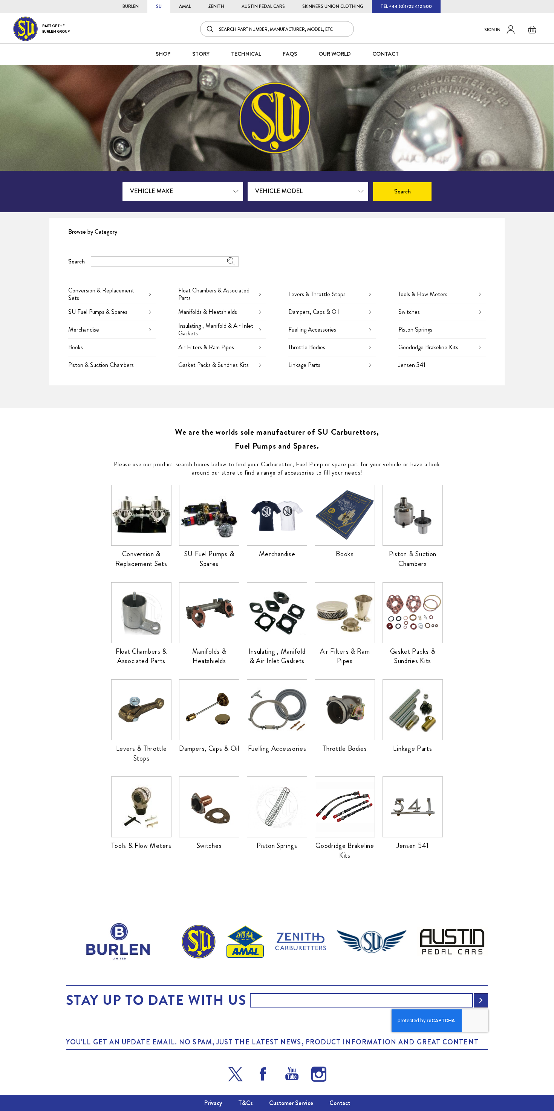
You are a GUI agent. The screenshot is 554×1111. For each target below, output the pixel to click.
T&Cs (245, 1103)
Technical (246, 54)
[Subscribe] (481, 1000)
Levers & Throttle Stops (317, 294)
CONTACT (385, 54)
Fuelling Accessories (312, 329)
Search (76, 261)
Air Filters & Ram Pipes (206, 347)
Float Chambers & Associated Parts (213, 294)
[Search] (210, 29)
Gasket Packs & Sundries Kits (213, 365)
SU (159, 6)
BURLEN (130, 6)
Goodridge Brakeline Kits (428, 347)
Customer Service (291, 1103)
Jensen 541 (411, 365)
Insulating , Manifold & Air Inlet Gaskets (215, 329)
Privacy (213, 1103)
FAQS (290, 54)
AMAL (185, 6)
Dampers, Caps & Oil (313, 311)
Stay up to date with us (156, 1000)
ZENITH (216, 6)
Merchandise (83, 329)
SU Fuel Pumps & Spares (97, 311)
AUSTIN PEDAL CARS (263, 6)
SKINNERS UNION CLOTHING (332, 6)
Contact (339, 1103)
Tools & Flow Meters (422, 294)
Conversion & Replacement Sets (101, 294)
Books (75, 347)
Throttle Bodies (306, 347)
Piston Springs (415, 329)
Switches (409, 311)
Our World (334, 54)
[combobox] (277, 29)
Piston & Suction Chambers (101, 365)
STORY (201, 54)
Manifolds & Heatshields (207, 311)
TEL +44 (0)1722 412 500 (406, 6)
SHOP (163, 54)
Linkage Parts (304, 365)
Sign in (492, 29)
